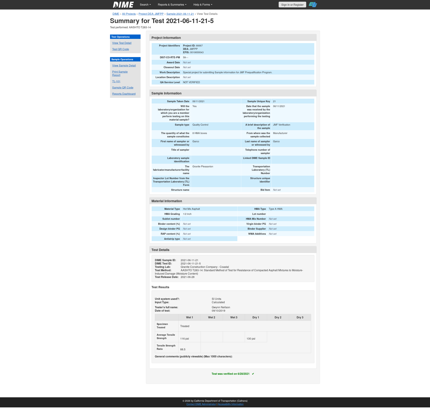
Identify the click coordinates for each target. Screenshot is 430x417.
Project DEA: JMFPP (151, 14)
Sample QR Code (122, 87)
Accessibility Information (231, 404)
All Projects (129, 14)
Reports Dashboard (124, 94)
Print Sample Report (120, 73)
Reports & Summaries (171, 4)
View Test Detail (122, 43)
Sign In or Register (292, 5)
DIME (116, 14)
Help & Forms (202, 4)
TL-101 (116, 81)
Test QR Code (120, 49)
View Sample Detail (124, 65)
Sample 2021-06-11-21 (180, 14)
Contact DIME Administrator (201, 404)
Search (144, 4)
